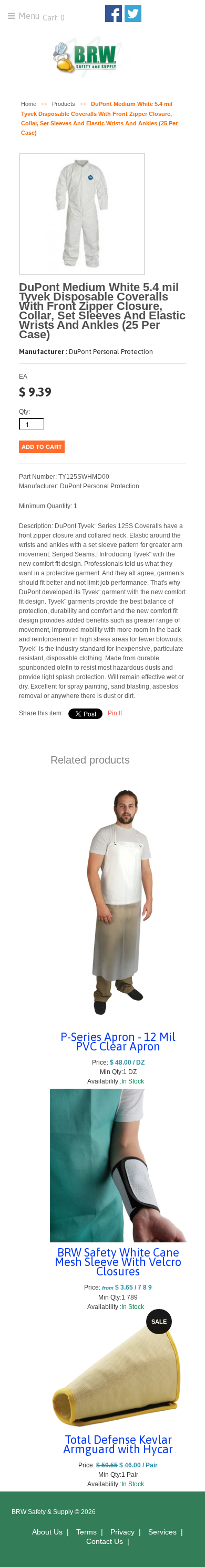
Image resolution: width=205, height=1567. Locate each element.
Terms (86, 1532)
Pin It (115, 713)
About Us (47, 1532)
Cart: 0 (52, 18)
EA (23, 376)
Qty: (24, 411)
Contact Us (104, 1541)
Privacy (122, 1532)
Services (162, 1532)
